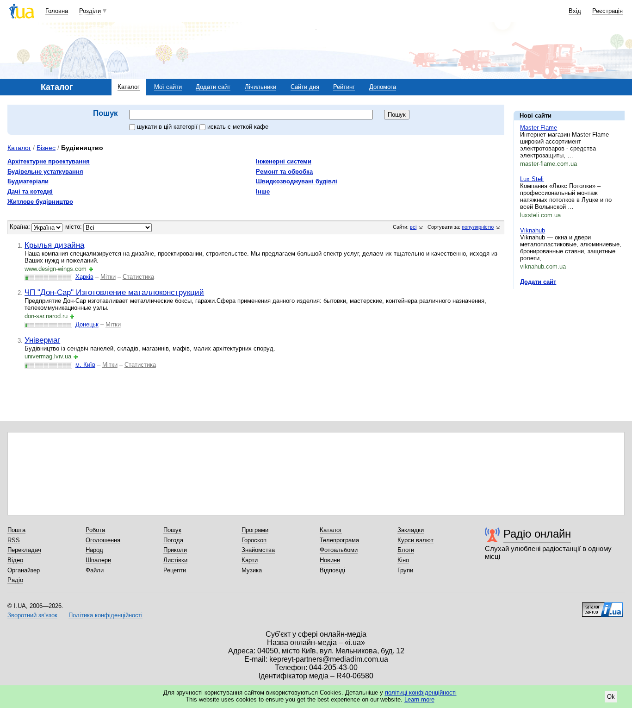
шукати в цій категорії (168, 126)
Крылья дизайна (54, 245)
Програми (255, 529)
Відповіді (332, 570)
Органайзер (23, 570)
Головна (56, 10)
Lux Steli (532, 178)
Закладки (410, 529)
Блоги (405, 549)
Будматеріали (28, 181)
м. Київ (85, 364)
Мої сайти (168, 86)
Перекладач (24, 549)
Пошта (16, 529)
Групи (405, 570)
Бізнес (46, 147)
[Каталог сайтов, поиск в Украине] (602, 606)
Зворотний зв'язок (32, 615)
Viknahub (532, 230)
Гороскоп (254, 540)
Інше (263, 191)
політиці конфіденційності (421, 692)
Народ (94, 549)
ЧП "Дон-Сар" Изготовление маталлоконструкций (114, 292)
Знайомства (258, 549)
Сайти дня (305, 86)
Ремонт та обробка (284, 171)
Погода (173, 540)
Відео (15, 560)
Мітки (108, 276)
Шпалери (98, 560)
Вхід (575, 10)
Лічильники (260, 86)
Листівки (175, 560)
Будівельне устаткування (45, 171)
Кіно (403, 560)
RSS (13, 540)
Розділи (90, 10)
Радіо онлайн (537, 533)
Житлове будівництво (40, 201)
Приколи (175, 549)
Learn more (419, 699)
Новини (330, 560)
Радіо (15, 579)
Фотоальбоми (339, 549)
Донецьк (87, 324)
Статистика (138, 276)
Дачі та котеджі (30, 191)
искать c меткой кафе (237, 126)
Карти (250, 560)
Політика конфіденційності (105, 615)
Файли (95, 570)
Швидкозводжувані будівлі (296, 181)
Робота (95, 529)
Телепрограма (339, 540)
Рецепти (174, 570)
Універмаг (42, 340)
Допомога (382, 86)
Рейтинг (344, 86)
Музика (252, 570)
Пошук (172, 529)
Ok (611, 696)
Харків (84, 276)
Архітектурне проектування (48, 161)
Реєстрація (607, 10)
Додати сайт (213, 86)
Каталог (129, 86)
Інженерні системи (283, 161)
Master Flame (538, 127)
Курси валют (415, 540)
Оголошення (103, 540)
